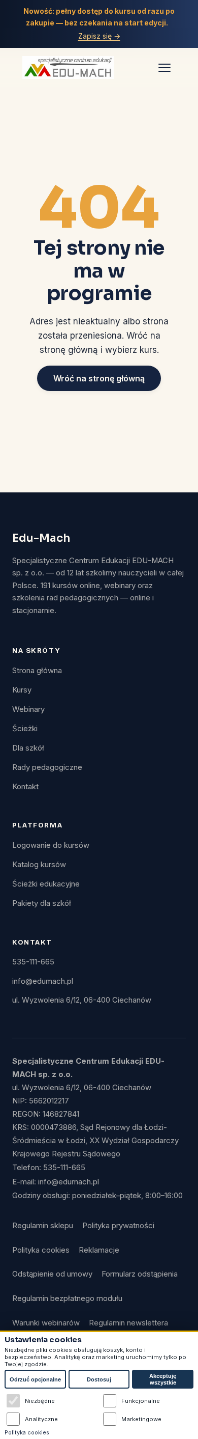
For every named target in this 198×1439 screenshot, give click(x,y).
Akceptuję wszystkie (162, 1379)
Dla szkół (28, 748)
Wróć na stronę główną (99, 378)
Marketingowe (141, 1419)
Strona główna (37, 670)
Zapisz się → (99, 36)
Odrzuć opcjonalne (35, 1379)
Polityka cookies (41, 1250)
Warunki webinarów (46, 1322)
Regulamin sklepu (42, 1225)
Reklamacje (99, 1250)
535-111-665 (33, 961)
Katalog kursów (39, 864)
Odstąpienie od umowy (52, 1274)
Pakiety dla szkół (41, 903)
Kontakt (25, 786)
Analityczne (41, 1419)
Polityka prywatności (118, 1225)
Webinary (28, 709)
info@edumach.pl (42, 981)
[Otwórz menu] (164, 67)
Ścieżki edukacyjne (46, 884)
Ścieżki (25, 728)
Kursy (21, 690)
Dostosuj (99, 1379)
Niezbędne (40, 1400)
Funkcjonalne (140, 1400)
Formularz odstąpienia (140, 1274)
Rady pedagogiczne (47, 767)
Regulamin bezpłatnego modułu (67, 1298)
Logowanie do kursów (50, 845)
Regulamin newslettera (128, 1322)
